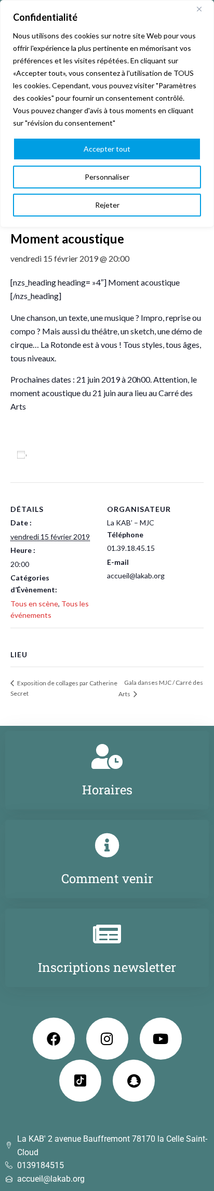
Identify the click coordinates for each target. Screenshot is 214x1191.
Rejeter (107, 204)
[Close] (203, 9)
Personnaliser (107, 176)
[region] (107, 113)
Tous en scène (34, 603)
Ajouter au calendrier (71, 454)
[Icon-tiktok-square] (80, 1081)
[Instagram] (107, 1039)
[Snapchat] (134, 1081)
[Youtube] (161, 1039)
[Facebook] (54, 1039)
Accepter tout (107, 148)
